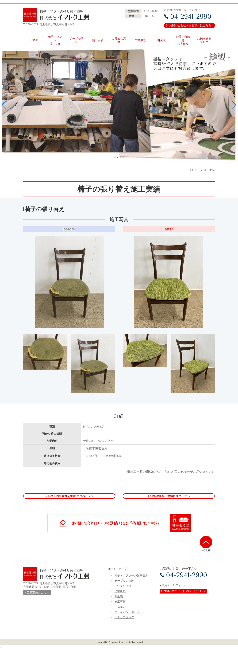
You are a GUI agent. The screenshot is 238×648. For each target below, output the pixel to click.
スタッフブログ (124, 617)
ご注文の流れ (122, 586)
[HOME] (206, 542)
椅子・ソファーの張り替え (131, 575)
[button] (4, 105)
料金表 (118, 596)
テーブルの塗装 (124, 580)
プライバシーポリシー (128, 612)
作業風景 (120, 591)
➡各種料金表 (112, 456)
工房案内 (120, 607)
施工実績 (120, 601)
